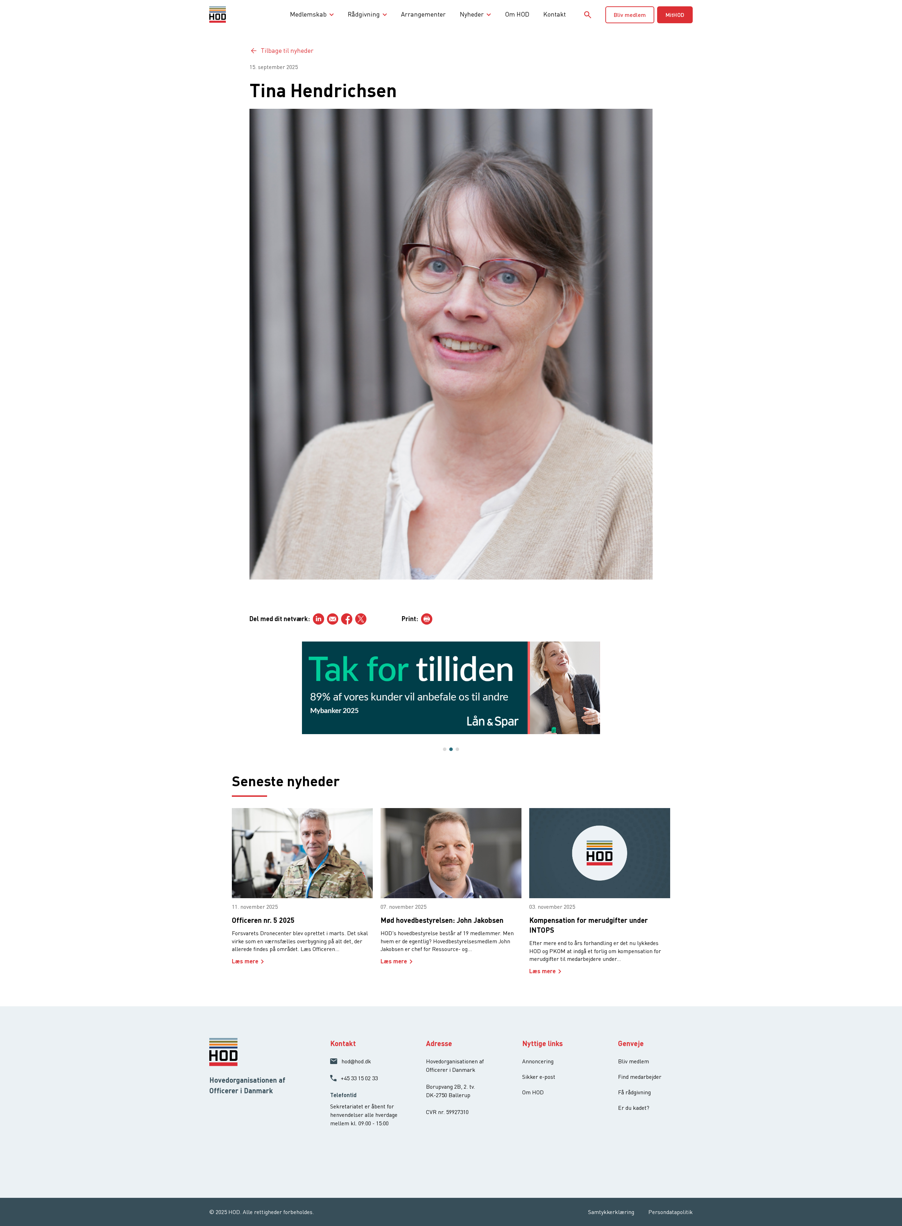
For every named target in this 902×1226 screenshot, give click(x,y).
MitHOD (675, 14)
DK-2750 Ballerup (448, 1095)
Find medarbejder (639, 1076)
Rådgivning (364, 14)
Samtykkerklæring (611, 1211)
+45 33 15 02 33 (359, 1078)
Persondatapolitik (670, 1211)
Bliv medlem (630, 14)
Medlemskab (308, 14)
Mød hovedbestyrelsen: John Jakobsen (442, 920)
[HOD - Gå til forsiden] (229, 14)
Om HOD (517, 14)
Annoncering (538, 1061)
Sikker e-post (538, 1076)
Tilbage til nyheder (287, 50)
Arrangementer (423, 14)
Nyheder (472, 14)
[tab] (444, 749)
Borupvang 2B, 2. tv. (450, 1086)
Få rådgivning (634, 1092)
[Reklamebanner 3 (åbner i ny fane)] (451, 688)
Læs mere (245, 961)
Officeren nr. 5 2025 (263, 920)
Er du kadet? (633, 1107)
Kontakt (554, 14)
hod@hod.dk (356, 1061)
